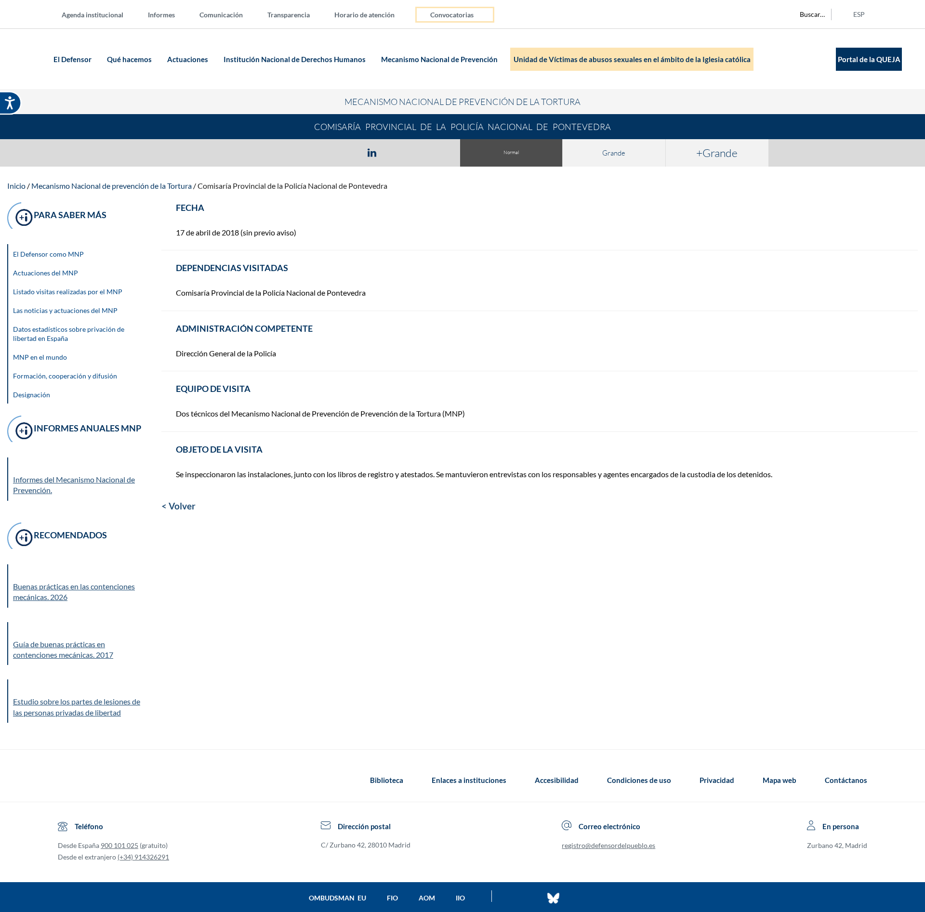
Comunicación (221, 15)
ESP (859, 14)
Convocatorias (452, 15)
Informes (161, 15)
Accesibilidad (557, 780)
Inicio (16, 185)
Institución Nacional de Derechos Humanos (295, 59)
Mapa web (779, 780)
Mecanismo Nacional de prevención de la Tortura (111, 185)
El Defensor (73, 59)
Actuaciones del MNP (45, 273)
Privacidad (717, 780)
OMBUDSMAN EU (337, 898)
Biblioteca (386, 780)
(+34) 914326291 (143, 857)
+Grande (717, 152)
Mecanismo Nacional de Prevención (440, 59)
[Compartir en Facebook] (316, 152)
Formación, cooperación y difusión (65, 376)
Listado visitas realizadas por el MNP (67, 291)
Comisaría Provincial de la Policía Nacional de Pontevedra (292, 185)
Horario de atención (364, 15)
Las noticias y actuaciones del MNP (65, 310)
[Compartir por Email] (400, 152)
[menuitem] (100, 14)
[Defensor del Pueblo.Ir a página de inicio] (67, 780)
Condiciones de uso (639, 780)
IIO (460, 898)
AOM (427, 898)
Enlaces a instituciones (469, 780)
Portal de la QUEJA (869, 59)
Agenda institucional (92, 15)
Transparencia (288, 15)
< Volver (178, 505)
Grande (613, 152)
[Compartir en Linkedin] (371, 152)
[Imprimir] (430, 152)
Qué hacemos (130, 59)
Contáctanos (846, 780)
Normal (511, 152)
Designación (31, 395)
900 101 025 (119, 845)
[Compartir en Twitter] (343, 152)
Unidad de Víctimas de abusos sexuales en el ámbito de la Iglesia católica (632, 59)
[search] (807, 14)
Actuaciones (188, 59)
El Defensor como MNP (48, 254)
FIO (392, 898)
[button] (77, 586)
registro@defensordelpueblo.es (608, 845)
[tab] (316, 152)
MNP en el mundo (40, 357)
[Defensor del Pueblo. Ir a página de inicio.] (32, 59)
